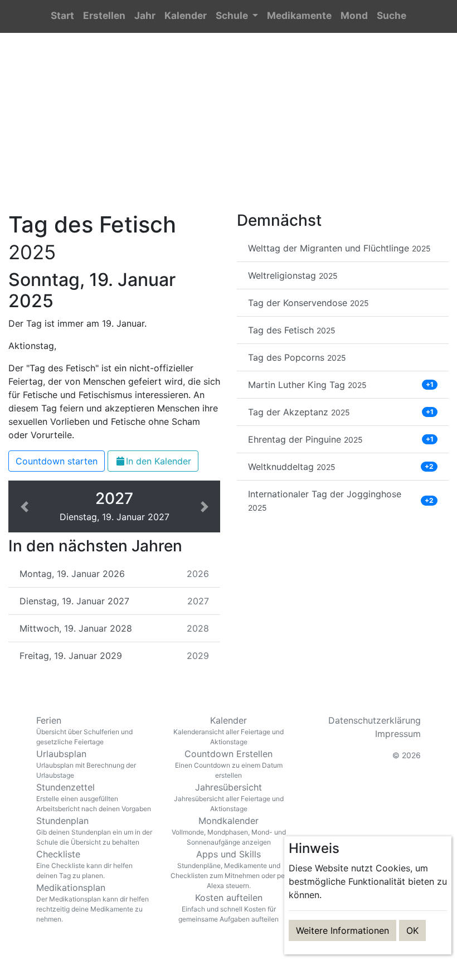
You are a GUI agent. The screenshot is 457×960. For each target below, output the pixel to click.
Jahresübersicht (229, 797)
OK (412, 930)
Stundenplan (94, 830)
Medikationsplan (92, 902)
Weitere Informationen (342, 930)
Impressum (398, 733)
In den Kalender (158, 461)
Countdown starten (57, 461)
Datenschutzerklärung (374, 720)
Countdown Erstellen (229, 763)
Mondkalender (229, 830)
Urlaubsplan (86, 763)
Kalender (228, 730)
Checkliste (84, 864)
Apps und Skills (229, 869)
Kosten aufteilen (228, 907)
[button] (236, 16)
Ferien (84, 730)
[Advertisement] (228, 129)
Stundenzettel (93, 797)
